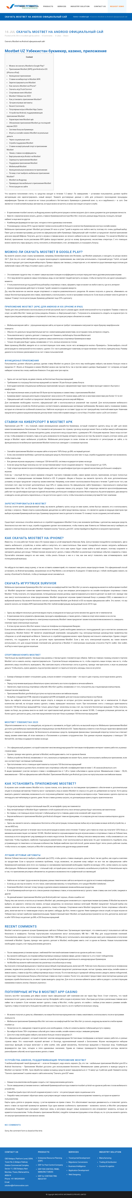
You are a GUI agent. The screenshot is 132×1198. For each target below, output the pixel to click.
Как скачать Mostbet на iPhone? (22, 86)
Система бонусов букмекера (21, 130)
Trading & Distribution (108, 1162)
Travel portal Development (79, 1158)
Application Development (79, 1170)
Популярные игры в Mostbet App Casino (26, 109)
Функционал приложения (20, 76)
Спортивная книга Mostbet (20, 93)
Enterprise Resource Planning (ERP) (50, 1159)
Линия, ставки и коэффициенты (22, 153)
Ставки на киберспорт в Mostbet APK (24, 79)
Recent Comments (16, 106)
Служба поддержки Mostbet (21, 143)
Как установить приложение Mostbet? (25, 99)
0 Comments (47, 36)
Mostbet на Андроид (18, 180)
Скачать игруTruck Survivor (20, 89)
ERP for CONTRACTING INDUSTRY (47, 1177)
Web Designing (75, 1174)
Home (75, 17)
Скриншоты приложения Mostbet (23, 160)
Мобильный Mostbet (17, 166)
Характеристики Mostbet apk (21, 119)
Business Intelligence (77, 1166)
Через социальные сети (19, 140)
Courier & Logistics (106, 1166)
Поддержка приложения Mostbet (23, 163)
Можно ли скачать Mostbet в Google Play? (26, 66)
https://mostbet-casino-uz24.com (38, 266)
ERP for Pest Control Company (50, 1165)
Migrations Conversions (78, 1162)
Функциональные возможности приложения (28, 170)
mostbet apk (84, 17)
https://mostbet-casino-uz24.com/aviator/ (100, 413)
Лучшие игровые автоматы (20, 103)
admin (37, 36)
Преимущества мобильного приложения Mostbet (30, 183)
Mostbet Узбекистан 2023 (20, 96)
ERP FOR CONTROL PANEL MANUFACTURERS (48, 1170)
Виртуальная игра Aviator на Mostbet (24, 156)
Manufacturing (105, 1158)
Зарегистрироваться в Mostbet (22, 83)
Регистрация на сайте (18, 187)
